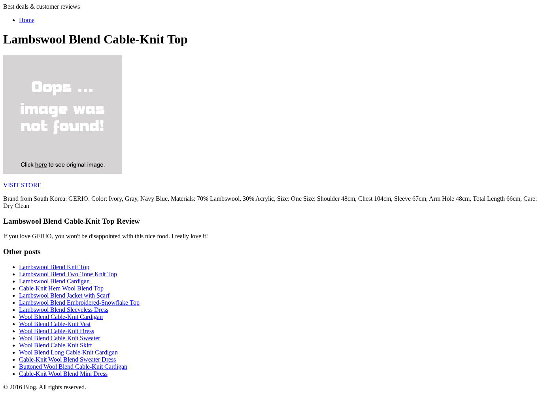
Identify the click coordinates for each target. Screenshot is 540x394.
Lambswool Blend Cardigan (54, 281)
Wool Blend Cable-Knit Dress (56, 331)
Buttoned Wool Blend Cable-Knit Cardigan (73, 366)
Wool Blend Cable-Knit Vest (55, 323)
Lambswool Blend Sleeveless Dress (63, 309)
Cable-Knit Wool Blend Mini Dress (63, 373)
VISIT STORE (22, 185)
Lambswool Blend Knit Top (54, 267)
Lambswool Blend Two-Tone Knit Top (68, 274)
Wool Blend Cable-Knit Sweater (59, 338)
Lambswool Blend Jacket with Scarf (64, 295)
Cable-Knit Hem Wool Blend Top (61, 288)
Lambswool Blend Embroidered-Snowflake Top (79, 302)
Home (26, 20)
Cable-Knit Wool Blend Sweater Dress (67, 359)
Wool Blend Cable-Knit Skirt (55, 345)
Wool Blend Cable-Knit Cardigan (61, 316)
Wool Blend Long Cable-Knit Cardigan (68, 352)
